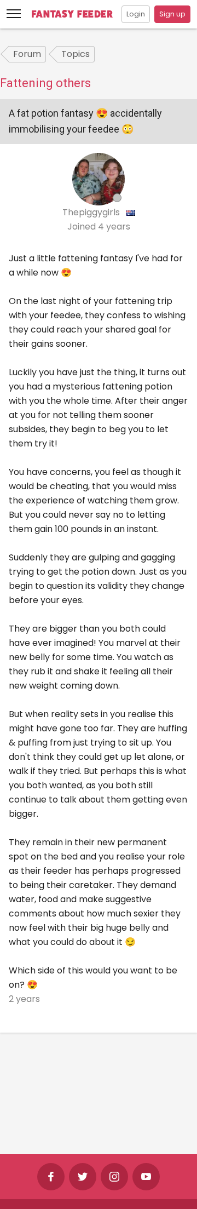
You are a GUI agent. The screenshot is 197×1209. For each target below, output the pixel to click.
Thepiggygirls (92, 212)
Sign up (172, 14)
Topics (75, 54)
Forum (27, 54)
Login (135, 14)
